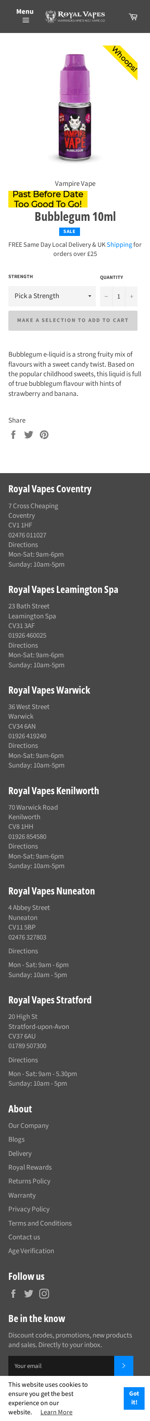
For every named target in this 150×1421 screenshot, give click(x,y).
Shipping (119, 244)
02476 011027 (27, 535)
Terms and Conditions (40, 1223)
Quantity (111, 277)
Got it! (134, 1398)
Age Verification (31, 1251)
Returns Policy (29, 1181)
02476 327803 (27, 937)
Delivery (20, 1154)
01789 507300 (27, 1046)
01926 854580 (27, 837)
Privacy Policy (29, 1209)
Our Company (28, 1126)
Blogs (16, 1140)
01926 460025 (27, 636)
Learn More (56, 1412)
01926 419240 (27, 736)
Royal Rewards (30, 1168)
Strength (20, 277)
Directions (23, 545)
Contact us (24, 1237)
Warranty (22, 1195)
